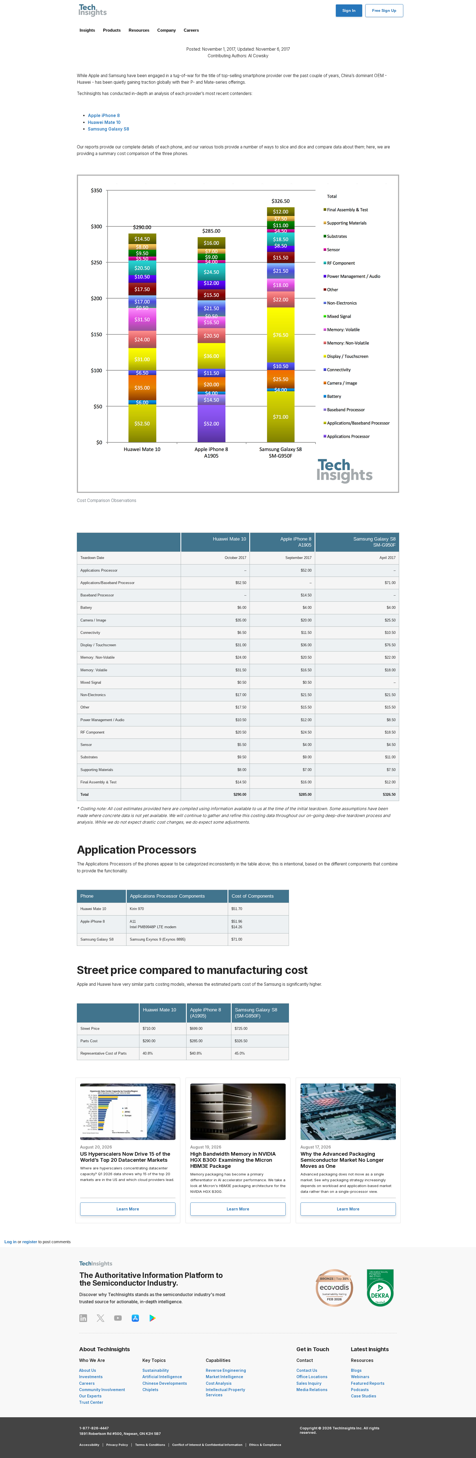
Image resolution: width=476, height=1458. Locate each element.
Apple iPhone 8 (104, 115)
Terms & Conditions (150, 1445)
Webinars (360, 1377)
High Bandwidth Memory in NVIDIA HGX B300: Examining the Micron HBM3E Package (233, 1160)
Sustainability (155, 1370)
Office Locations (312, 1377)
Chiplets (150, 1390)
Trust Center (91, 1402)
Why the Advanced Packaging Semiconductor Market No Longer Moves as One (342, 1160)
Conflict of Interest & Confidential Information (207, 1445)
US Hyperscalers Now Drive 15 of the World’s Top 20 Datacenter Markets (125, 1157)
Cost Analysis (219, 1383)
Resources (139, 30)
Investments (91, 1377)
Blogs (356, 1370)
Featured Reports (368, 1383)
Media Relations (312, 1390)
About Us (87, 1370)
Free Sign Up (384, 10)
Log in (10, 1241)
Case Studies (363, 1396)
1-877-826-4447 (94, 1428)
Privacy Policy (117, 1445)
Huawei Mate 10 (104, 122)
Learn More (128, 1209)
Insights (87, 30)
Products (112, 30)
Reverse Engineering (226, 1370)
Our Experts (90, 1396)
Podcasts (360, 1390)
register (29, 1241)
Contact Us (306, 1370)
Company (166, 30)
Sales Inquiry (308, 1383)
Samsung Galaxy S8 (108, 129)
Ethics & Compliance (265, 1445)
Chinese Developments (164, 1383)
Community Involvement (102, 1390)
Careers (191, 30)
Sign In (349, 10)
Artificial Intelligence (162, 1377)
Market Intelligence (224, 1377)
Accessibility (89, 1445)
